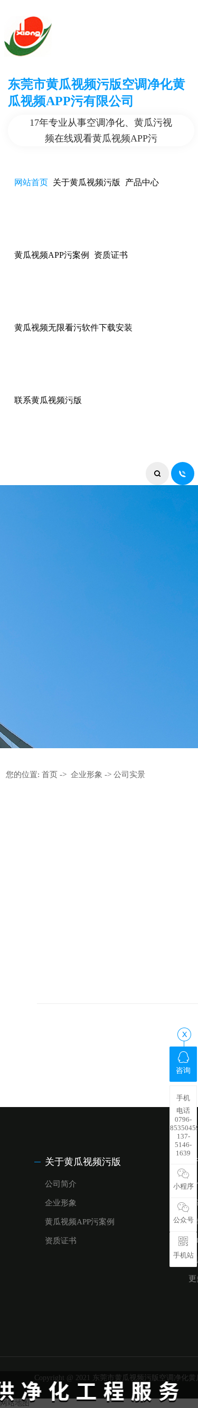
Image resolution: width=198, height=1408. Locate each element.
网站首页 (31, 182)
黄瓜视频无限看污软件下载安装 (73, 327)
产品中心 (142, 182)
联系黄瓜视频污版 (48, 400)
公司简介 (61, 1184)
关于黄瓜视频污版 (86, 182)
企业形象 (86, 774)
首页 (50, 774)
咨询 (183, 1070)
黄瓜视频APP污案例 (51, 254)
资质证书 (111, 254)
